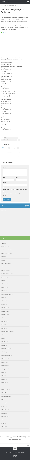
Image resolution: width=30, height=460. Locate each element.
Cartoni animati (5, 263)
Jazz (3, 324)
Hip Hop (4, 314)
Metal (3, 345)
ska (3, 399)
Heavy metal (5, 311)
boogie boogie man (11, 137)
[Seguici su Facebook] (26, 206)
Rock (3, 386)
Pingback (15, 148)
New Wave (4, 358)
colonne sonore (5, 273)
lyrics (17, 137)
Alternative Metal (6, 250)
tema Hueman (22, 452)
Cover (3, 280)
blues (3, 260)
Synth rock (4, 416)
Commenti (6, 148)
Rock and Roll (5, 389)
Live (3, 338)
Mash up (4, 341)
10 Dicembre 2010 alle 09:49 (14, 152)
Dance (3, 284)
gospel (3, 304)
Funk (3, 301)
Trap (3, 423)
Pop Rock (4, 365)
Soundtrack (4, 409)
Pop (3, 362)
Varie (3, 426)
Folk (3, 297)
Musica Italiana (5, 348)
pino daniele (15, 139)
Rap (3, 379)
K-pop (3, 328)
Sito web (4, 182)
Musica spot (5, 352)
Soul (3, 406)
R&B (3, 372)
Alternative (4, 246)
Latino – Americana (6, 331)
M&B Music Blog (5, 2)
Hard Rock (4, 307)
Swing (3, 413)
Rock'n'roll (4, 392)
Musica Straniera (6, 355)
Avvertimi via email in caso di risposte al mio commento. (15, 189)
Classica (4, 267)
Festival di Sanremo (6, 294)
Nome (4, 177)
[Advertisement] (15, 16)
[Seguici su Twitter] (28, 206)
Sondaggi (4, 403)
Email (17, 177)
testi (19, 139)
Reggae (4, 382)
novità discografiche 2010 (6, 139)
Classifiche (4, 270)
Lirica (3, 335)
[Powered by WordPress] (10, 452)
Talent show (5, 420)
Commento (5, 167)
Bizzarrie (4, 256)
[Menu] (28, 2)
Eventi (3, 290)
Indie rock (4, 321)
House (3, 318)
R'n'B (3, 375)
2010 (5, 137)
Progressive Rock (6, 369)
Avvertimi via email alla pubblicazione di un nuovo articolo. (13, 194)
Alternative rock (5, 253)
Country (4, 277)
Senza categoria (6, 396)
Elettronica (4, 287)
